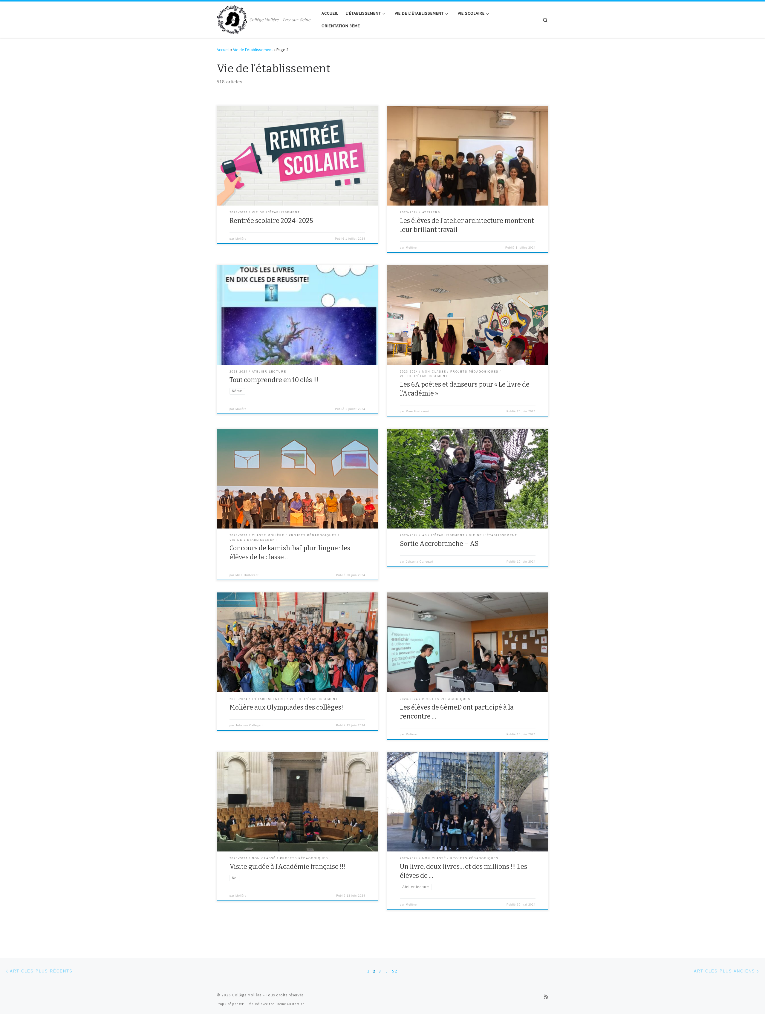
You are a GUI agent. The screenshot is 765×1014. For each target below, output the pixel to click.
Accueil (223, 49)
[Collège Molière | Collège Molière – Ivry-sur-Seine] (232, 18)
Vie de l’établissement (253, 49)
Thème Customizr (289, 1004)
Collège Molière (246, 995)
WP (241, 1004)
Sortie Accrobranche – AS (439, 544)
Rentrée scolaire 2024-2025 (271, 221)
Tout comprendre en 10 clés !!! (274, 380)
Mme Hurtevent (417, 411)
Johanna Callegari (419, 561)
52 (394, 971)
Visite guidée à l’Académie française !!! (287, 867)
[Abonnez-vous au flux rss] (546, 997)
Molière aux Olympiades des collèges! (286, 707)
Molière (241, 238)
